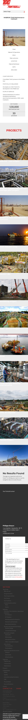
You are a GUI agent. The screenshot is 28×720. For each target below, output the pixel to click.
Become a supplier (7, 711)
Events (7, 607)
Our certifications (8, 684)
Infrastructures (9, 657)
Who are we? (7, 591)
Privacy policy (13, 719)
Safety (5, 672)
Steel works (8, 654)
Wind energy (8, 637)
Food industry (8, 648)
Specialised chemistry (10, 624)
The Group (5, 589)
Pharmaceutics (9, 646)
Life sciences (7, 644)
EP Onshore (8, 617)
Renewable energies (9, 633)
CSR (5, 679)
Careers (5, 686)
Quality (6, 674)
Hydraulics (8, 634)
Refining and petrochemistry (12, 619)
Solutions (5, 609)
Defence (7, 652)
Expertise (5, 659)
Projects (5, 668)
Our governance (8, 593)
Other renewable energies (12, 641)
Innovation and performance (11, 677)
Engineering (7, 661)
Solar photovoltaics (10, 639)
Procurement (7, 681)
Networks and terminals (11, 621)
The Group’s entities (9, 596)
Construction (7, 663)
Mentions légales (7, 715)
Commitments (6, 670)
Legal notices (15, 715)
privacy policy (18, 577)
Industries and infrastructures (11, 650)
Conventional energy (10, 630)
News (6, 604)
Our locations (7, 600)
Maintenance (7, 666)
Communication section (10, 603)
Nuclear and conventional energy (12, 626)
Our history (7, 598)
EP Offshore (8, 614)
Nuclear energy (9, 628)
